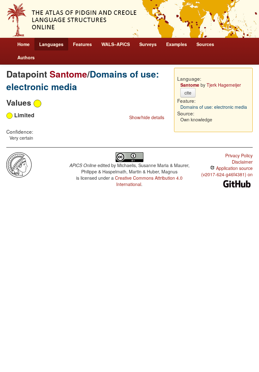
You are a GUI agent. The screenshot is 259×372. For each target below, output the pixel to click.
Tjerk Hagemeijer (224, 85)
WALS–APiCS (115, 44)
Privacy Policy (239, 155)
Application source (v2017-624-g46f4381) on (227, 171)
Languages (51, 44)
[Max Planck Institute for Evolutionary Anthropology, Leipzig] (19, 164)
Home (23, 44)
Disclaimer (242, 162)
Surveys (148, 44)
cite (187, 93)
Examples (176, 44)
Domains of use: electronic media (213, 107)
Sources (205, 44)
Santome (68, 73)
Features (82, 44)
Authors (26, 57)
